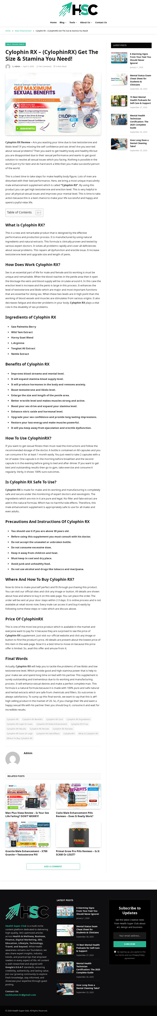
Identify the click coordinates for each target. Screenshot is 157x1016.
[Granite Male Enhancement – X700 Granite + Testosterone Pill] (27, 834)
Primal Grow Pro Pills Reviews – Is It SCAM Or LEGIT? (78, 853)
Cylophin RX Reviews (63, 728)
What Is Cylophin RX (88, 733)
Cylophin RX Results (16, 728)
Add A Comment (53, 866)
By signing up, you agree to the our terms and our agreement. (130, 955)
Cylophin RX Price (79, 724)
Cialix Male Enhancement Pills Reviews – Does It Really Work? (74, 814)
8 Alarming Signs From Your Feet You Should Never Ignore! (140, 58)
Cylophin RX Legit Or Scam (20, 724)
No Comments (45, 66)
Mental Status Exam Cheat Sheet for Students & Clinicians (140, 80)
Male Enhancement (16, 44)
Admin (17, 66)
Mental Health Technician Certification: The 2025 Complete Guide (139, 121)
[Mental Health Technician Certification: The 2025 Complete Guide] (119, 119)
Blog (62, 22)
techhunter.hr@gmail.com (20, 994)
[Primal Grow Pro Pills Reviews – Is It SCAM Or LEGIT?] (78, 834)
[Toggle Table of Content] (36, 212)
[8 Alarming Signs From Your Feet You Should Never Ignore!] (119, 57)
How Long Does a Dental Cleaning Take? (139, 143)
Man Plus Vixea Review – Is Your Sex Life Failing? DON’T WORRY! (27, 814)
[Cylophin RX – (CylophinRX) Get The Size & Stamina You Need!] (53, 104)
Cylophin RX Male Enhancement (51, 724)
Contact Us (101, 22)
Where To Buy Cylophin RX (19, 738)
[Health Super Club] (78, 9)
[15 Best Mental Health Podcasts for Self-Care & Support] (119, 100)
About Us (85, 22)
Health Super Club (20, 1010)
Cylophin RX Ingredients (78, 719)
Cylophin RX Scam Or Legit (20, 733)
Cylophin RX (13, 719)
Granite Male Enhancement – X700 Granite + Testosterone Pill (26, 853)
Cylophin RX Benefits (32, 719)
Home (53, 22)
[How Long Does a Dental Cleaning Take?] (119, 144)
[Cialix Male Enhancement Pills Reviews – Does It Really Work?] (78, 796)
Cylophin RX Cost (54, 719)
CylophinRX (69, 733)
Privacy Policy (138, 955)
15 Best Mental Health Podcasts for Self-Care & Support (140, 100)
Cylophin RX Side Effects (48, 733)
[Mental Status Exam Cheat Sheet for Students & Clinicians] (119, 79)
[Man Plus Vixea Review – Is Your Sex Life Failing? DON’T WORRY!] (27, 796)
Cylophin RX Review (39, 728)
